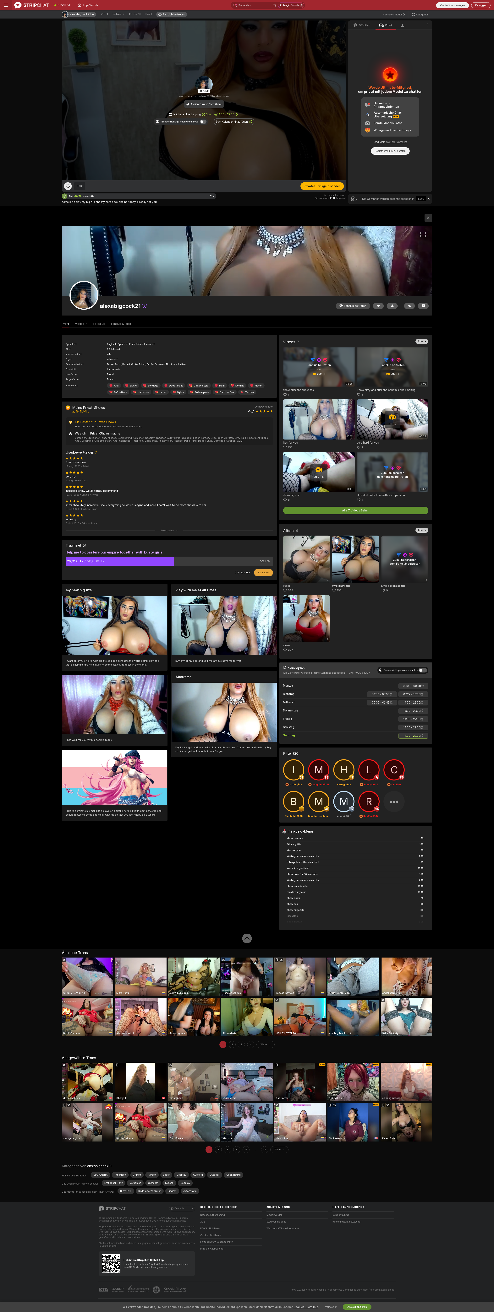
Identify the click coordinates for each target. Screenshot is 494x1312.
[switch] (423, 670)
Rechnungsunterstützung (346, 1221)
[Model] (428, 218)
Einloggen (480, 5)
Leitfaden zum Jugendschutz (216, 1242)
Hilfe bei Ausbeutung (211, 1248)
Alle (420, 341)
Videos (118, 14)
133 (339, 590)
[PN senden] (423, 306)
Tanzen (249, 392)
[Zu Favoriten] (68, 186)
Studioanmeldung (276, 1221)
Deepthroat (176, 385)
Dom (222, 385)
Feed (148, 14)
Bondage (153, 385)
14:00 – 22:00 (220, 114)
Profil (104, 14)
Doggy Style (201, 385)
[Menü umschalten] (6, 5)
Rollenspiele (202, 392)
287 (290, 649)
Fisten (258, 385)
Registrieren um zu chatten (390, 150)
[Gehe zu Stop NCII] (175, 1290)
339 (290, 590)
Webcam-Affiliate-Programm (282, 1228)
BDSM (133, 385)
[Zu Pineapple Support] (157, 1289)
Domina (239, 385)
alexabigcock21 (99, 1166)
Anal (116, 385)
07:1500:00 (411, 694)
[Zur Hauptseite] (31, 5)
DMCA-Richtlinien (210, 1228)
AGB (202, 1221)
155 (290, 447)
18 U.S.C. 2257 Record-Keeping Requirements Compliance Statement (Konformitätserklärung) (343, 1289)
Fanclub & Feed (121, 324)
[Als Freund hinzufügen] (409, 306)
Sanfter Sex (227, 392)
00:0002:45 (380, 702)
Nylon (180, 392)
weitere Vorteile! (396, 141)
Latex (163, 392)
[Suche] (274, 5)
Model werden (274, 1215)
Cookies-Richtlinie (306, 1307)
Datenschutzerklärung (212, 1215)
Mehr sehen (167, 530)
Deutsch (179, 1208)
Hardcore (143, 392)
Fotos (135, 14)
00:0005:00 (380, 694)
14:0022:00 (411, 702)
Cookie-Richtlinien (210, 1235)
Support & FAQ (340, 1215)
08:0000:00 (412, 686)
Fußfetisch (120, 392)
